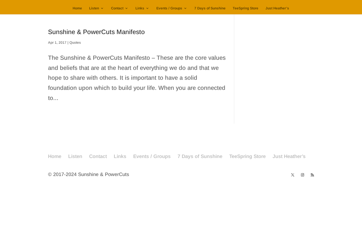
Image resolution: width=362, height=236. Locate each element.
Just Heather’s (277, 8)
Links (139, 8)
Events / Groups (169, 8)
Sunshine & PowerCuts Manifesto (96, 32)
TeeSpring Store (245, 8)
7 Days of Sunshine (210, 8)
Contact (117, 8)
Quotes (75, 42)
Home (77, 8)
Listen (94, 8)
